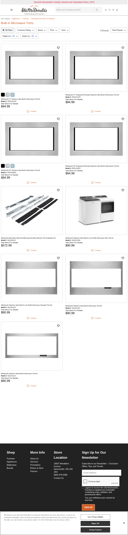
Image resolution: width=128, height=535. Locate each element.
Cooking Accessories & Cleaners (43, 19)
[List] (109, 9)
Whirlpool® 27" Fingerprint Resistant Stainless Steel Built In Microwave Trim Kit (92, 95)
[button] (11, 9)
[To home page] (34, 10)
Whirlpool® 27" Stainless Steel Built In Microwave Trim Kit (20, 99)
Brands (10, 468)
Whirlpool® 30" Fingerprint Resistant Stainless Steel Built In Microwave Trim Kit (92, 166)
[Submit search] (97, 10)
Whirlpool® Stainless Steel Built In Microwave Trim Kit (84, 306)
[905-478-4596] (117, 9)
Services (34, 462)
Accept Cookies (95, 530)
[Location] (113, 9)
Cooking (25, 19)
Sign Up (88, 507)
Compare (33, 111)
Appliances (16, 19)
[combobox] (25, 30)
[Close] (124, 523)
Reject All (95, 523)
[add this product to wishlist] (58, 48)
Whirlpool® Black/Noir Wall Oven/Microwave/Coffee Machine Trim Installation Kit (28, 238)
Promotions (35, 465)
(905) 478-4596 (60, 475)
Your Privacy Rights (95, 517)
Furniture (11, 458)
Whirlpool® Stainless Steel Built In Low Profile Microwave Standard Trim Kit (26, 305)
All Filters (9, 30)
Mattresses (11, 465)
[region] (64, 523)
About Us (34, 458)
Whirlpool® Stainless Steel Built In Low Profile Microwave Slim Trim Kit (89, 238)
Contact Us (59, 478)
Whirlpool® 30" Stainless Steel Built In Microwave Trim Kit (20, 170)
